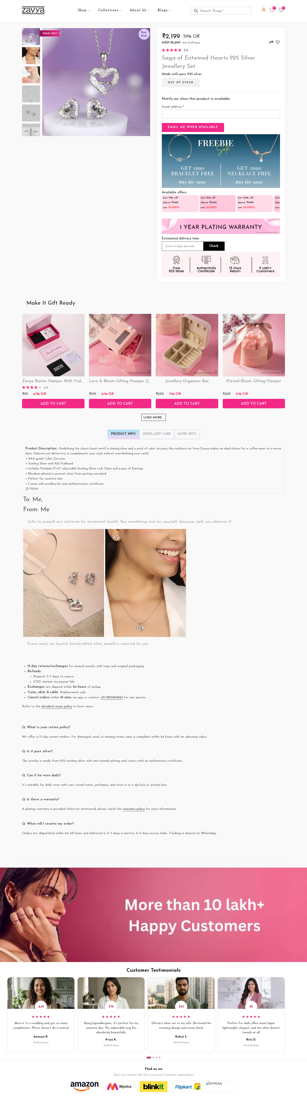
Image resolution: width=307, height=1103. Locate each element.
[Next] (35, 131)
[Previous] (26, 131)
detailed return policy (57, 706)
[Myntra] (119, 1086)
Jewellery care (156, 434)
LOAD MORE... (153, 417)
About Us (138, 10)
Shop (82, 10)
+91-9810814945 (111, 697)
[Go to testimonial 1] (149, 1057)
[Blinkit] (153, 1086)
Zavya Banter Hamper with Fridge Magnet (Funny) (69, 381)
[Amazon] (84, 1086)
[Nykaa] (222, 1086)
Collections (108, 10)
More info (187, 434)
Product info (123, 434)
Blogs (163, 10)
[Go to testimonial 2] (153, 1057)
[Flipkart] (188, 1086)
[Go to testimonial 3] (156, 1057)
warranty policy (134, 809)
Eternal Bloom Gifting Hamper (253, 381)
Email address (173, 107)
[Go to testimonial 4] (159, 1057)
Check (213, 246)
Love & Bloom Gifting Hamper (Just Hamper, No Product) (142, 381)
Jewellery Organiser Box (187, 381)
